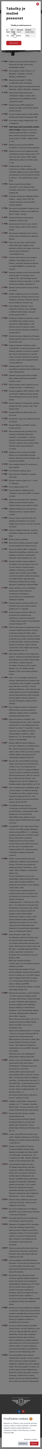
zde (12, 1433)
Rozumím (14, 43)
